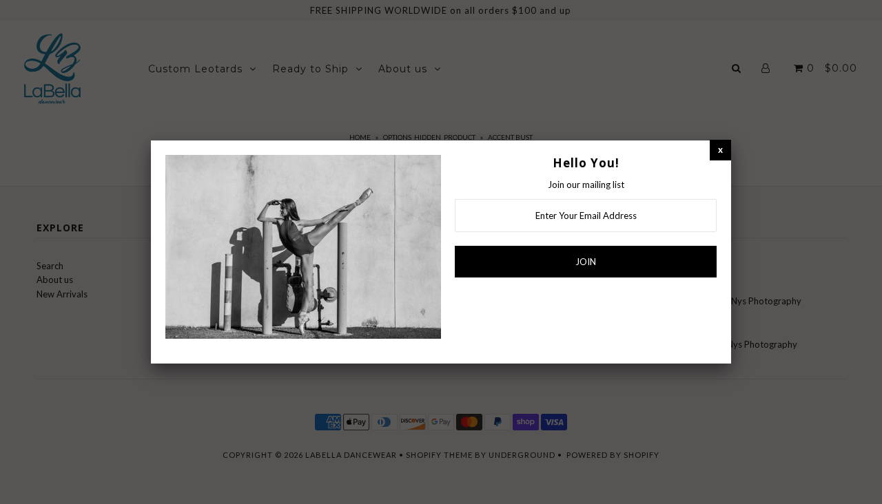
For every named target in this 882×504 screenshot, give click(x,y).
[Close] (720, 150)
